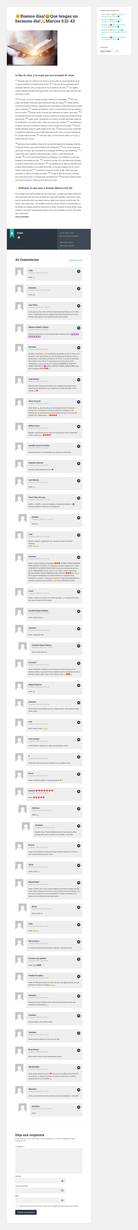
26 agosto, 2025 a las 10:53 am (38, 630)
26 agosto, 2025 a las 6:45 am (38, 961)
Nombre (18, 1176)
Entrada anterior (68, 242)
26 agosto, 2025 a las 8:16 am (42, 909)
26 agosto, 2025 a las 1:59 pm (38, 403)
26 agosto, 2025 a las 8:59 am (45, 827)
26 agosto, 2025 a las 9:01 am (38, 776)
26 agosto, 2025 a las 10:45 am (38, 665)
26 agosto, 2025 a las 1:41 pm (38, 428)
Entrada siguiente (68, 246)
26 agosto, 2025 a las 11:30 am (38, 613)
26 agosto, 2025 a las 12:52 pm (42, 519)
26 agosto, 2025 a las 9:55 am (38, 724)
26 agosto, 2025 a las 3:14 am (38, 1035)
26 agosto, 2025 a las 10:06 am (38, 704)
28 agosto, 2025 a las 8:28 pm (38, 273)
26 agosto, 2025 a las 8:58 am (42, 810)
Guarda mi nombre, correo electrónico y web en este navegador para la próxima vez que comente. (48, 1206)
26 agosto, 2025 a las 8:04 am (38, 884)
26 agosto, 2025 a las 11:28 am (42, 647)
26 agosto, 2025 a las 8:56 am (38, 793)
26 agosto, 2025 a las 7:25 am (38, 943)
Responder (78, 271)
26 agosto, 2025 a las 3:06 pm (38, 381)
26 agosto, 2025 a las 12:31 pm (38, 500)
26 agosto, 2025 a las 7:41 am (38, 926)
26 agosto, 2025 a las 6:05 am (38, 998)
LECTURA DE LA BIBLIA (71, 236)
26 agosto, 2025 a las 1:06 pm (38, 465)
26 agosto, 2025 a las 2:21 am (38, 1069)
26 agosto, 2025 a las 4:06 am (42, 1109)
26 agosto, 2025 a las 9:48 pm (38, 349)
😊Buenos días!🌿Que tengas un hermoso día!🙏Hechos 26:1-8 (114, 32)
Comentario (20, 1147)
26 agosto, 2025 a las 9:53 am (38, 758)
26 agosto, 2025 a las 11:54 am (38, 559)
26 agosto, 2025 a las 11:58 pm (38, 307)
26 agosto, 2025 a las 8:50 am (38, 847)
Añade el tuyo (75, 260)
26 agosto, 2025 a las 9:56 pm (38, 329)
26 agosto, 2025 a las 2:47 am (38, 1052)
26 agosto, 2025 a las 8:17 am (38, 867)
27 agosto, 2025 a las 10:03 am (38, 290)
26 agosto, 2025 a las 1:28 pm (38, 448)
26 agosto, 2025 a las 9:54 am (38, 741)
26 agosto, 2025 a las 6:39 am (38, 978)
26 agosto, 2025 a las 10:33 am (38, 687)
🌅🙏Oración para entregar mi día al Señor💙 (113, 15)
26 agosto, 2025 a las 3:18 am (38, 1017)
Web (16, 1196)
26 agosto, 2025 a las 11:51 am (38, 593)
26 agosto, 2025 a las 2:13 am (38, 1091)
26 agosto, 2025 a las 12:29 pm (38, 536)
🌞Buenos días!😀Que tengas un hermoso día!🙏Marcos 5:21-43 (46, 18)
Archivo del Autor (19, 237)
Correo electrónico (21, 1186)
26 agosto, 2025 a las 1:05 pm (38, 482)
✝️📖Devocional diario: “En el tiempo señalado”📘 (113, 26)
